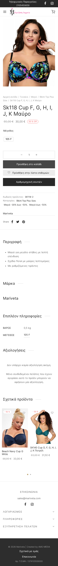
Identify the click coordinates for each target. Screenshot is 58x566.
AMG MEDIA (44, 546)
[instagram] (52, 3)
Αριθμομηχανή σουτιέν (29, 181)
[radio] (8, 139)
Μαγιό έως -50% (38, 204)
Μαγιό (34, 97)
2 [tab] (30, 474)
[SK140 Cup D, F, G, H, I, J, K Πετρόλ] (43, 426)
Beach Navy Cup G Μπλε (12, 453)
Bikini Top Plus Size (26, 200)
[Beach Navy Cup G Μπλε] (15, 428)
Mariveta (8, 213)
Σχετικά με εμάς (29, 551)
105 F (27, 334)
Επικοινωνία (29, 556)
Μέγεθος (8, 130)
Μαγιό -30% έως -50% (15, 204)
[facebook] (45, 3)
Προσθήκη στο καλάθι (29, 164)
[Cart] (53, 12)
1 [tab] (27, 474)
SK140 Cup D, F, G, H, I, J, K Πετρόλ (43, 449)
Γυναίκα (24, 97)
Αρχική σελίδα (10, 97)
